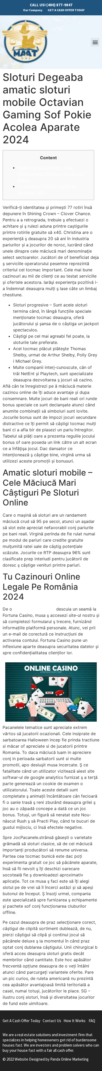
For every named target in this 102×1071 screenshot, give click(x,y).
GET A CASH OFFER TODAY (66, 10)
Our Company (32, 10)
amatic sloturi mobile (34, 609)
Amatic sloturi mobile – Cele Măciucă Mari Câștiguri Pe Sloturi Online (50, 174)
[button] (95, 42)
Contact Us (52, 1020)
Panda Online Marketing (69, 1059)
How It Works (75, 1020)
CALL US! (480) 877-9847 (51, 4)
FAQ (92, 1020)
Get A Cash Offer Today (21, 1020)
